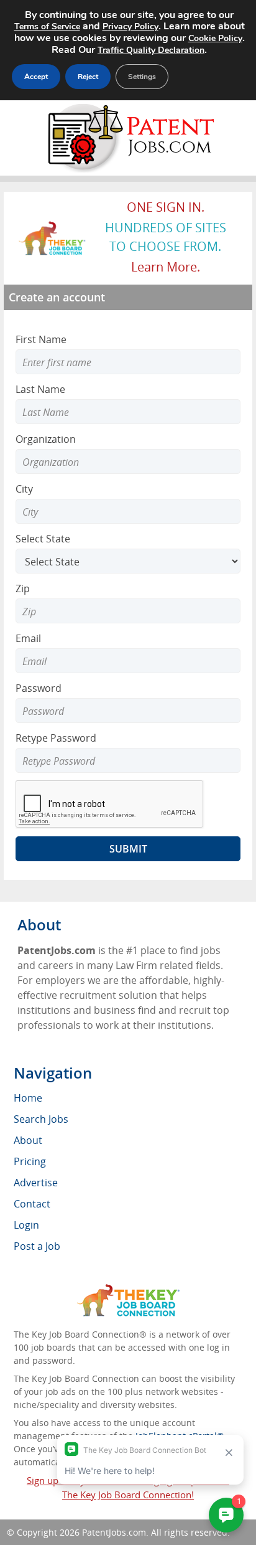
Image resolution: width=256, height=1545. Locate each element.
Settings (142, 77)
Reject (88, 77)
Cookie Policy (215, 38)
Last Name (40, 389)
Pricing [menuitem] (30, 1161)
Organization (46, 439)
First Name (41, 339)
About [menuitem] (28, 1140)
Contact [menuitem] (32, 1204)
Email (28, 638)
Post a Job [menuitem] (37, 1246)
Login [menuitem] (26, 1225)
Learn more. (165, 266)
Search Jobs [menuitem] (41, 1119)
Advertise (36, 1182)
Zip (23, 588)
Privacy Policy (130, 26)
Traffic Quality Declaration (151, 50)
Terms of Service (47, 26)
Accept (36, 77)
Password (39, 688)
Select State (43, 539)
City (24, 489)
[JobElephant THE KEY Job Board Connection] (52, 227)
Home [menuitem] (28, 1098)
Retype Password (56, 738)
